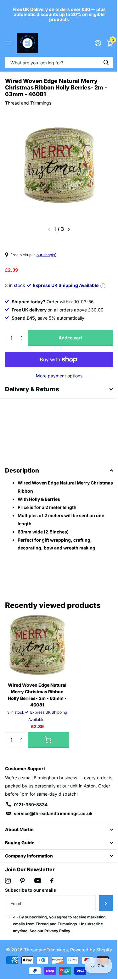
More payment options (56, 375)
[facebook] (51, 880)
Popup (102, 285)
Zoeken (101, 62)
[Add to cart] (48, 740)
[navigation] (66, 229)
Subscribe (101, 903)
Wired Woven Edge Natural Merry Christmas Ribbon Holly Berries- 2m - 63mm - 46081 (37, 694)
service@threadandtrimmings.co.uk (53, 813)
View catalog (8, 43)
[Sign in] (93, 43)
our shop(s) (46, 254)
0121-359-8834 (31, 804)
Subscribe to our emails (30, 890)
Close (56, 829)
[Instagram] (8, 881)
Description (22, 470)
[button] (22, 332)
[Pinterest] (22, 881)
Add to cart (68, 337)
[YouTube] (37, 880)
